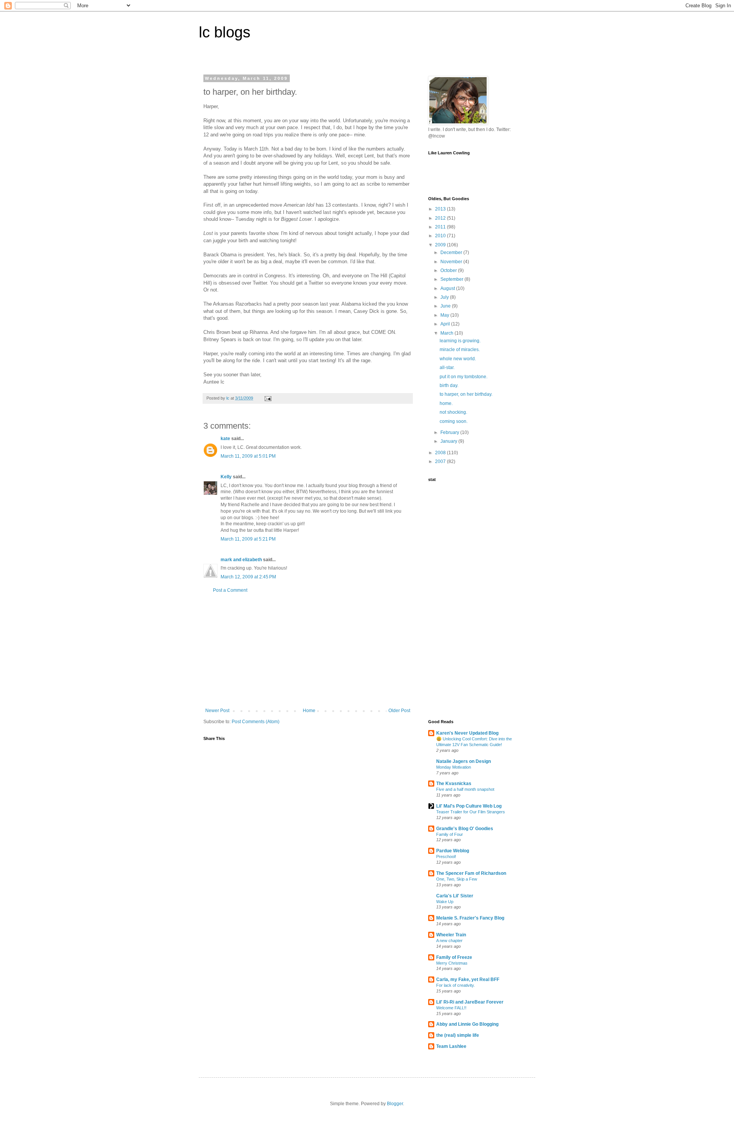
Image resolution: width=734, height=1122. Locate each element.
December (451, 252)
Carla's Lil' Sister (454, 896)
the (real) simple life (457, 1035)
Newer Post (217, 710)
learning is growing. (460, 340)
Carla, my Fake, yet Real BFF (467, 979)
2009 (441, 245)
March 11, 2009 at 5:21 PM (248, 539)
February (450, 432)
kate (225, 438)
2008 (441, 452)
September (452, 279)
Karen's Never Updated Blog (467, 733)
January (449, 441)
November (451, 261)
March (447, 333)
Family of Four (449, 834)
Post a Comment (230, 590)
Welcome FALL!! (451, 1007)
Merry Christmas (452, 963)
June (446, 306)
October (449, 270)
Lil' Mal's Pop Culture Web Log (469, 806)
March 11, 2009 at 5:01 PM (248, 456)
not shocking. (453, 412)
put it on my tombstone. (463, 376)
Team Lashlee (451, 1046)
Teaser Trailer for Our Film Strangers (470, 812)
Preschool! (446, 856)
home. (446, 403)
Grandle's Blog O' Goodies (464, 828)
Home (309, 710)
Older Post (399, 710)
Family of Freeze (454, 957)
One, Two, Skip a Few (456, 879)
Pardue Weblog (452, 850)
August (448, 288)
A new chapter (449, 940)
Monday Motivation (453, 767)
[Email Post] (268, 398)
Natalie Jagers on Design (463, 761)
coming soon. (454, 421)
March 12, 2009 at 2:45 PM (248, 577)
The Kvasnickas (453, 783)
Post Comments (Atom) (255, 721)
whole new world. (458, 358)
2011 (441, 227)
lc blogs (224, 32)
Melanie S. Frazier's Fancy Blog (470, 918)
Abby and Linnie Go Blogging (467, 1024)
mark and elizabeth (241, 559)
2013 (441, 209)
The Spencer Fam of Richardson (471, 873)
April (445, 324)
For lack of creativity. (455, 985)
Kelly (226, 476)
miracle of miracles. (460, 349)
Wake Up (444, 901)
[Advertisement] (307, 650)
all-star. (447, 367)
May (445, 315)
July (445, 297)
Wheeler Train (451, 934)
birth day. (449, 385)
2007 (441, 461)
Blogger (395, 1103)
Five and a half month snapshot (465, 789)
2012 (441, 218)
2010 (441, 235)
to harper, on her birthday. (466, 394)
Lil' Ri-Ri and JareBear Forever (469, 1002)
